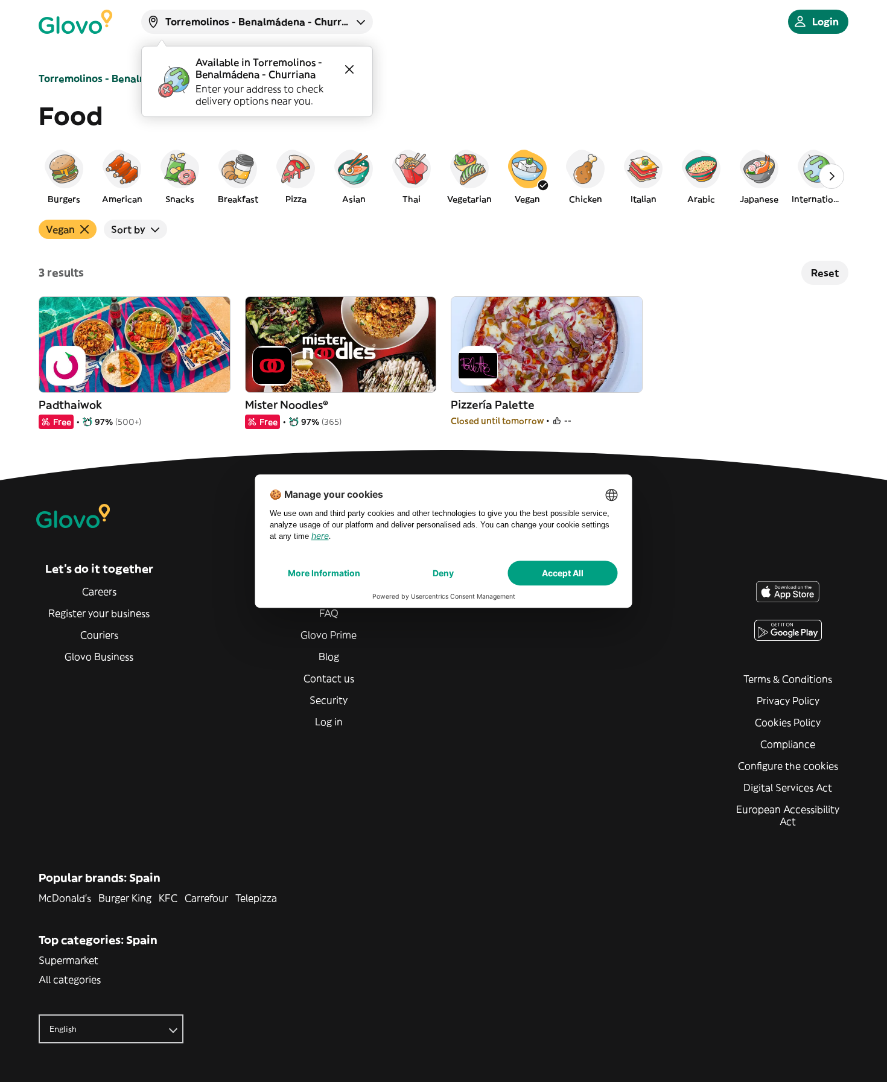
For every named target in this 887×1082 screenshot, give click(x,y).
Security (329, 700)
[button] (64, 176)
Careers (99, 591)
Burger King (124, 898)
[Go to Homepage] (75, 22)
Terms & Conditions (787, 679)
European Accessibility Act (787, 815)
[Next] (831, 176)
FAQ (329, 613)
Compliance (787, 744)
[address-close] (349, 69)
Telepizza (256, 898)
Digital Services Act (787, 787)
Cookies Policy (788, 722)
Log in (329, 722)
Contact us (329, 678)
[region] (443, 176)
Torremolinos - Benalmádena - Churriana (137, 78)
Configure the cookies (788, 766)
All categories (70, 979)
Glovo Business (99, 657)
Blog (329, 657)
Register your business (99, 613)
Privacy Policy (788, 701)
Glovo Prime (328, 635)
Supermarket (68, 960)
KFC (168, 898)
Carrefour (206, 898)
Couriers (99, 635)
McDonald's (65, 898)
